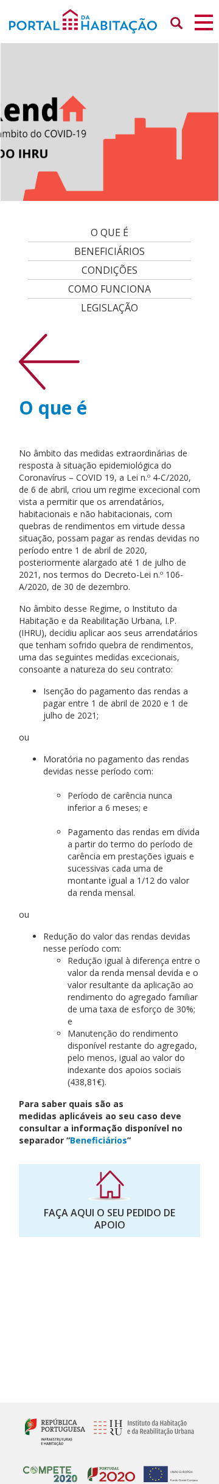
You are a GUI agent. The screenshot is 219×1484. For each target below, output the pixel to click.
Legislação (109, 307)
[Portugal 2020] (108, 1469)
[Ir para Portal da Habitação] (109, 20)
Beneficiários (109, 251)
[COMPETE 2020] (50, 1469)
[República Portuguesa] (55, 1431)
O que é (109, 232)
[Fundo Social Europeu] (167, 1469)
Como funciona (109, 289)
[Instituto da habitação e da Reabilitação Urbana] (141, 1431)
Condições (109, 270)
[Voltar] (49, 361)
